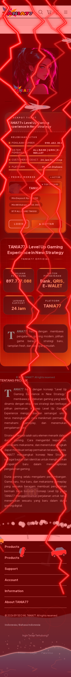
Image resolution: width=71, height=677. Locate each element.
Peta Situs (47, 652)
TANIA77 (22, 331)
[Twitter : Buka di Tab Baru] (31, 644)
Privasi (21, 652)
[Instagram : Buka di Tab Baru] (39, 644)
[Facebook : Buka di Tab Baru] (23, 644)
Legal (33, 652)
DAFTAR (48, 223)
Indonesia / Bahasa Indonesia (22, 624)
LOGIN (19, 223)
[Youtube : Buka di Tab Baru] (47, 644)
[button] (49, 12)
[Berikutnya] (67, 71)
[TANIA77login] (12, 12)
